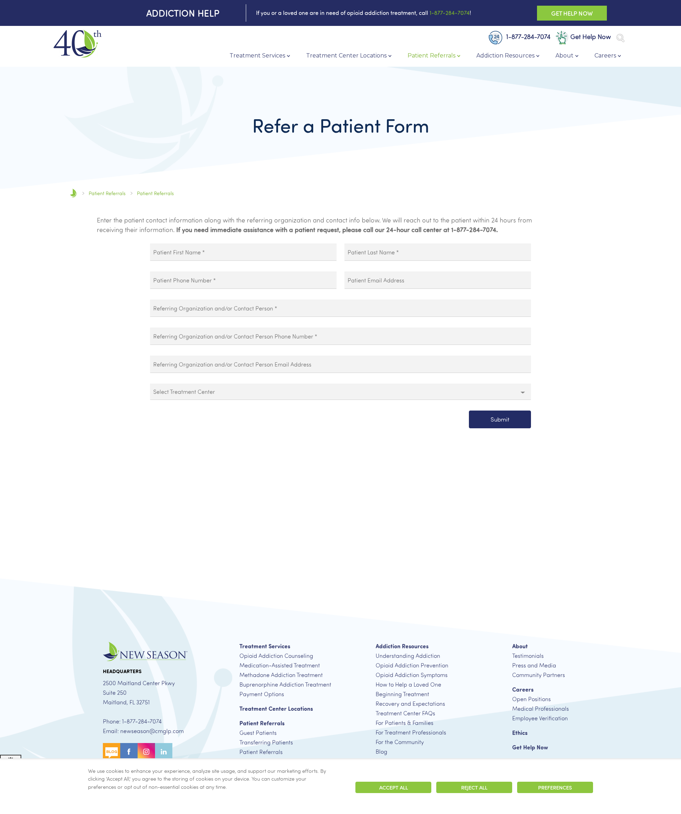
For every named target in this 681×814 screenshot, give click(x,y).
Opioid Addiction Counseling (276, 655)
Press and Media (534, 665)
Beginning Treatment (402, 694)
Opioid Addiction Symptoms (412, 674)
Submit (500, 419)
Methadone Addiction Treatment (281, 674)
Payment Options (261, 694)
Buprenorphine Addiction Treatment (285, 684)
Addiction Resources (505, 55)
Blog (381, 751)
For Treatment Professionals (411, 732)
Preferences (555, 787)
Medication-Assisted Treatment (279, 665)
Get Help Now (572, 13)
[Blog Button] (111, 750)
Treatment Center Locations (346, 55)
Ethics (519, 733)
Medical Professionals (540, 708)
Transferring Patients (266, 742)
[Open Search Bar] (620, 38)
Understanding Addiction (408, 655)
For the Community (400, 742)
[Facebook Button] (129, 750)
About (564, 55)
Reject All (474, 787)
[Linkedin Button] (163, 750)
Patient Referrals (431, 55)
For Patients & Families (404, 722)
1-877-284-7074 (450, 12)
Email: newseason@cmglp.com (143, 731)
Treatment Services (257, 55)
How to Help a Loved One (408, 684)
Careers (605, 55)
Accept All (393, 787)
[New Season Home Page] (77, 44)
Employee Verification (540, 718)
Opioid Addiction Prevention (412, 665)
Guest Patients (258, 732)
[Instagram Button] (146, 750)
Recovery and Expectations (410, 703)
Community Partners (538, 674)
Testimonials (528, 655)
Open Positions (531, 699)
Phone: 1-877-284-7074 (132, 721)
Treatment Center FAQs (405, 713)
